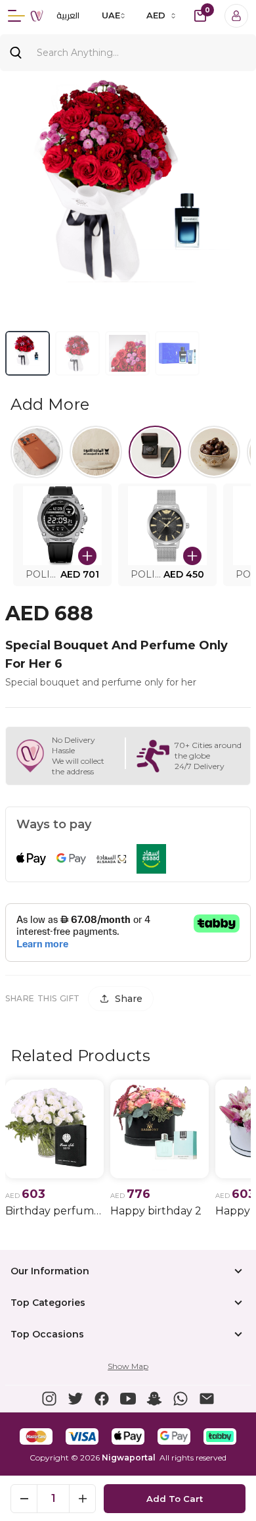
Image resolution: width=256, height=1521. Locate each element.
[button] (62, 535)
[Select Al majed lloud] (96, 452)
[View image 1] (27, 353)
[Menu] (16, 16)
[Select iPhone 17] (37, 452)
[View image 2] (77, 353)
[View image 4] (177, 353)
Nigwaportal (129, 1457)
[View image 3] (127, 353)
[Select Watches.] (155, 452)
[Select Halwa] (214, 452)
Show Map (128, 1366)
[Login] (236, 16)
